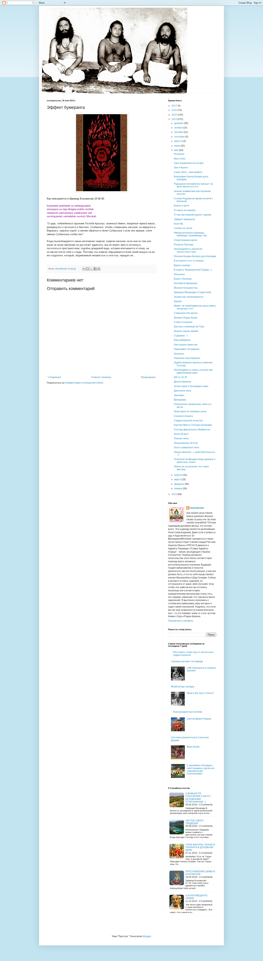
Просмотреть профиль (180, 620)
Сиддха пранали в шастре (188, 420)
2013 (175, 494)
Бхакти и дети (181, 205)
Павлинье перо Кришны (187, 358)
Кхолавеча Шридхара (185, 283)
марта (178, 479)
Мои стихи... (180, 158)
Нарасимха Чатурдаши (186, 349)
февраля (179, 484)
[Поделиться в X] (91, 269)
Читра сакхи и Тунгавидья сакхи (191, 386)
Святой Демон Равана (199, 718)
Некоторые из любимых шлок (190, 411)
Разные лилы (181, 438)
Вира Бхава (193, 746)
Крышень (179, 353)
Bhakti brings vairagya (182, 686)
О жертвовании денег (185, 240)
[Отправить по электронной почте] (84, 269)
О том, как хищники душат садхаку (192, 214)
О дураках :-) (181, 335)
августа (178, 141)
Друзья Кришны (182, 381)
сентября (179, 136)
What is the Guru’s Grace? (200, 693)
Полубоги (179, 154)
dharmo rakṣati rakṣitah (186, 331)
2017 (175, 105)
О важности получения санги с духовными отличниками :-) (198, 797)
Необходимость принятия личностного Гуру (188, 250)
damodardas (197, 508)
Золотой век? (181, 434)
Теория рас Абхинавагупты (189, 297)
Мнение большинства (186, 288)
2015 (175, 114)
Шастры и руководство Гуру (189, 326)
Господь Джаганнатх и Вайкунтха (192, 429)
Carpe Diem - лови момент (188, 172)
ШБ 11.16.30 (180, 377)
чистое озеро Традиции (194, 822)
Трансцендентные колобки (187, 711)
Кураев (178, 301)
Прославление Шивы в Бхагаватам (200, 873)
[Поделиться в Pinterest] (99, 269)
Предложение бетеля (186, 443)
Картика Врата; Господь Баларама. (193, 425)
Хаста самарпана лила (186, 447)
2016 (175, 110)
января (178, 488)
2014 (175, 119)
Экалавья (179, 395)
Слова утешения (183, 322)
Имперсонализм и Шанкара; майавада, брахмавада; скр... (191, 234)
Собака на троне (183, 228)
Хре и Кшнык (181, 167)
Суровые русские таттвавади (187, 661)
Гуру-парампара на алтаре (189, 163)
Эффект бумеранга (184, 219)
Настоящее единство (185, 344)
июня (177, 145)
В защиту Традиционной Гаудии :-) (193, 269)
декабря (179, 123)
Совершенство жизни (186, 313)
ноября (178, 127)
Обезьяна (179, 274)
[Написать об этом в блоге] (88, 269)
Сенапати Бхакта (183, 416)
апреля (178, 475)
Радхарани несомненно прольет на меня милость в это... (193, 185)
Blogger (147, 936)
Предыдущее (148, 377)
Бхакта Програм (182, 278)
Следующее (54, 377)
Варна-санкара (182, 265)
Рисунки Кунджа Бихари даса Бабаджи (195, 256)
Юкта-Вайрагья (182, 340)
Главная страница (101, 377)
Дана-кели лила (182, 390)
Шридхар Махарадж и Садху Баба (192, 292)
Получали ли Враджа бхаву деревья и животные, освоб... (194, 460)
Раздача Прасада (183, 244)
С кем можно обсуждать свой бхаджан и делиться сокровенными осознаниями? (200, 769)
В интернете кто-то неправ (189, 260)
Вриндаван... (181, 399)
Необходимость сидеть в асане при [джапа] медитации (193, 371)
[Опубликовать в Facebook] (95, 269)
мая (176, 150)
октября (179, 132)
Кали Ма (178, 223)
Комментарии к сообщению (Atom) (84, 382)
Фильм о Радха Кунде (185, 317)
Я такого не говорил (185, 210)
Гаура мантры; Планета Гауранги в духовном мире (200, 847)
